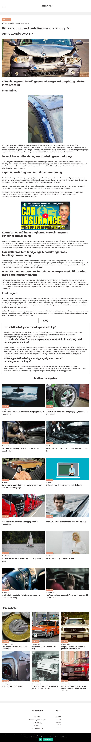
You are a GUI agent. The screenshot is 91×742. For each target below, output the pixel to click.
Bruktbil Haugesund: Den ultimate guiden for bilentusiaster (45, 687)
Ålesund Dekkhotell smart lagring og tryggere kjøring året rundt (67, 413)
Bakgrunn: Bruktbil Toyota (12, 686)
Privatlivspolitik (48, 739)
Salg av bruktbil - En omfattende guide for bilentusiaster (74, 648)
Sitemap (58, 728)
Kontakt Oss (58, 725)
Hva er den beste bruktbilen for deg (44, 648)
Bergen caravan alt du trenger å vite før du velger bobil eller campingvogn (22, 486)
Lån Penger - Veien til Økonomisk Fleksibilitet (15, 648)
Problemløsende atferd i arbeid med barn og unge (66, 522)
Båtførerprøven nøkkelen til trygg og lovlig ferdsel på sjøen (23, 559)
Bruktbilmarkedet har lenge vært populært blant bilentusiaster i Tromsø (74, 688)
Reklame (58, 717)
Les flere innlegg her (45, 378)
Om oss (58, 719)
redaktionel (6, 19)
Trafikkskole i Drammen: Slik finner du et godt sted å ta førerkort (67, 596)
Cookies (58, 722)
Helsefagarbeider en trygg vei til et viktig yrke (64, 485)
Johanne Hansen (23, 23)
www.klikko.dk (39, 728)
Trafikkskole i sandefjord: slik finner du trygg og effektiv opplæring (21, 596)
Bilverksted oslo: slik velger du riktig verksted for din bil (67, 449)
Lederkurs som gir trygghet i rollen (60, 558)
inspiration (5, 406)
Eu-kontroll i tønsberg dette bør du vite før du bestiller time (20, 449)
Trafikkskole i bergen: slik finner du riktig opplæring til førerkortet (23, 413)
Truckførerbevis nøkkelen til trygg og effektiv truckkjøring (20, 523)
